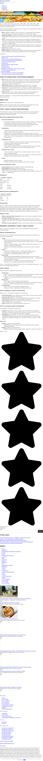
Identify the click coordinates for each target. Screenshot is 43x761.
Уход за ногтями (5, 583)
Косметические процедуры (7, 555)
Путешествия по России (7, 729)
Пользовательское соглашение (6, 741)
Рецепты (2, 21)
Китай (3, 554)
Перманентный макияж (7, 709)
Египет (3, 548)
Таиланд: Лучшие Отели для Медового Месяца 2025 (11, 543)
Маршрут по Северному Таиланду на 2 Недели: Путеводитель (13, 540)
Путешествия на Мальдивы (8, 730)
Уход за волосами (6, 579)
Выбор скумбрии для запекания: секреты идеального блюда (13, 635)
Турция (3, 577)
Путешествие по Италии (7, 737)
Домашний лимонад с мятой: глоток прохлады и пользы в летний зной (15, 598)
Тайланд (4, 574)
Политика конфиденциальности (7, 743)
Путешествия (5, 9)
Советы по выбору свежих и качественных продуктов (13, 56)
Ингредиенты (5, 63)
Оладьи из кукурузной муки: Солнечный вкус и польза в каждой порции (15, 667)
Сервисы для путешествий (7, 572)
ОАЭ (3, 563)
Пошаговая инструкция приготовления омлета (12, 60)
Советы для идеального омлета (8, 61)
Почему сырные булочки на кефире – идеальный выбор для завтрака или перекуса (18, 651)
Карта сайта (2, 745)
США (3, 573)
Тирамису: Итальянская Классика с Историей (9, 602)
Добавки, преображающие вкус (9, 70)
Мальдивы (4, 562)
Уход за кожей (5, 581)
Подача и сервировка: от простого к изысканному (12, 72)
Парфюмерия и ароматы (7, 565)
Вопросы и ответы (6, 67)
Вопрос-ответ (5, 57)
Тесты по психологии (6, 576)
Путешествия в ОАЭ (6, 734)
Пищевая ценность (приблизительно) (10, 64)
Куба (3, 558)
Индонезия (4, 550)
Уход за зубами (5, 580)
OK (24, 759)
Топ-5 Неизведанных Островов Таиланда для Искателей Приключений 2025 (16, 541)
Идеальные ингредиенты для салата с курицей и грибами (12, 671)
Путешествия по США (6, 739)
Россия (3, 569)
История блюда (5, 66)
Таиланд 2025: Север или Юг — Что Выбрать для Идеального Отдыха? (15, 537)
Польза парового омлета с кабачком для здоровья (10, 687)
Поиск (1, 529)
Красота (4, 5)
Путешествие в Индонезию (7, 736)
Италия (3, 553)
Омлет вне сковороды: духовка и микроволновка (12, 74)
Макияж (4, 561)
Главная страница (4, 12)
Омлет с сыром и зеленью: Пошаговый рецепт (12, 59)
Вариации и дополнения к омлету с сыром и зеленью (13, 68)
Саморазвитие (5, 570)
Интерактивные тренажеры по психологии (11, 551)
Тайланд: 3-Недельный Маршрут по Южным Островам (11, 539)
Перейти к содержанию (5, 0)
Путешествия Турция (6, 732)
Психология (4, 7)
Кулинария (4, 8)
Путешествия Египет (6, 733)
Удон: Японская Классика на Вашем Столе (9, 618)
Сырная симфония (6, 71)
